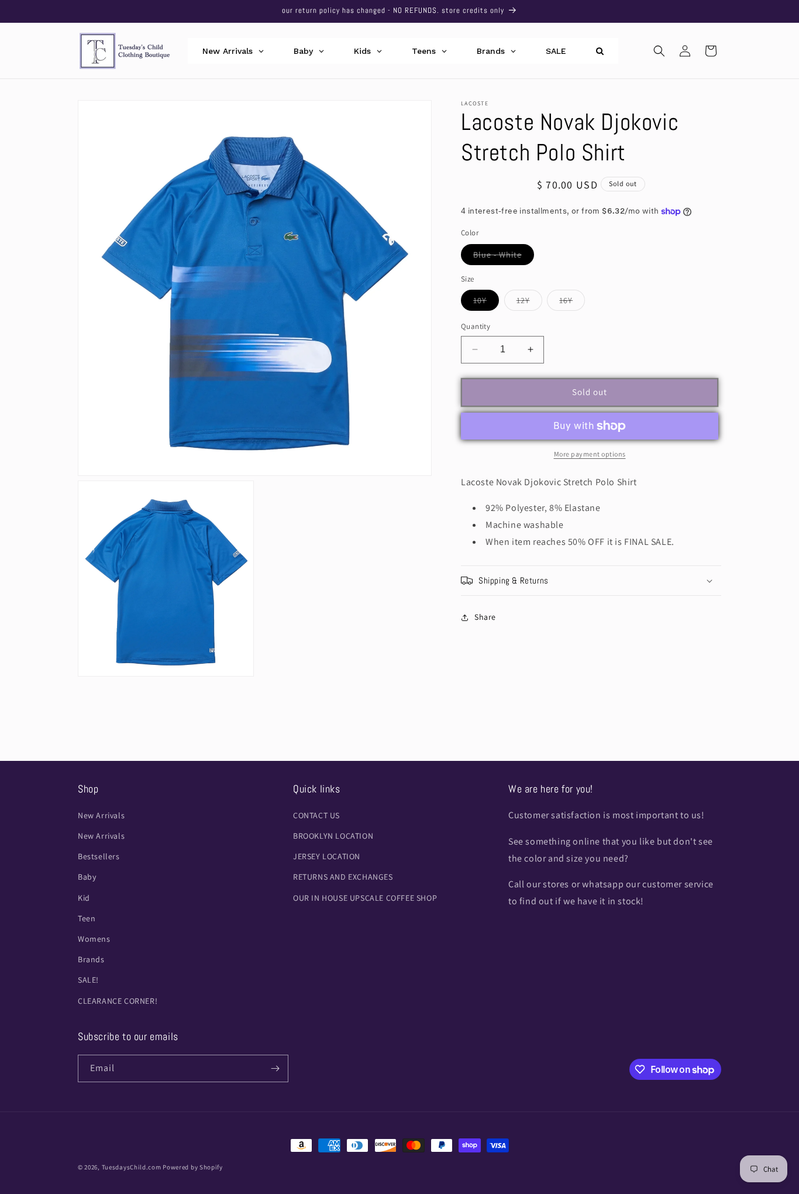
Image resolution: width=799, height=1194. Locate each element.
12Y (529, 302)
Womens (94, 939)
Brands (91, 960)
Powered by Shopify (193, 1167)
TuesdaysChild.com (131, 1167)
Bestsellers (99, 857)
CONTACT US (316, 816)
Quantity (475, 326)
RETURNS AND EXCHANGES (343, 877)
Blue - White (503, 257)
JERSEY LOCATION (326, 857)
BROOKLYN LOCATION (333, 836)
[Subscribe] (275, 1068)
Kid (84, 898)
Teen (86, 919)
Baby (87, 877)
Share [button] (485, 617)
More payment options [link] (590, 454)
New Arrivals (101, 816)
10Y (486, 302)
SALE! (88, 980)
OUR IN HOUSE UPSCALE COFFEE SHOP (365, 898)
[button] (659, 51)
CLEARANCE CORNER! (117, 1001)
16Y (572, 302)
